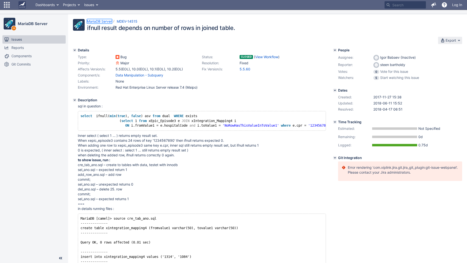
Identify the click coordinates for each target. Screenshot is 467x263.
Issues (89, 5)
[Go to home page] (22, 5)
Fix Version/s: (212, 69)
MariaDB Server (33, 23)
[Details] (74, 50)
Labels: (83, 81)
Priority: (84, 63)
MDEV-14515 (127, 21)
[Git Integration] (335, 158)
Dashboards (45, 5)
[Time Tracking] (335, 122)
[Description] (74, 100)
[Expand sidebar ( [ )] (60, 258)
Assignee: (345, 57)
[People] (335, 50)
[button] (6, 5)
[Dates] (335, 90)
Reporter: (345, 65)
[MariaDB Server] (9, 23)
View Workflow (266, 57)
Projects (69, 5)
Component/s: (89, 75)
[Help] (444, 5)
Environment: (88, 87)
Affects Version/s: (92, 69)
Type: (82, 57)
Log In (457, 5)
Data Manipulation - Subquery (139, 75)
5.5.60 (245, 69)
